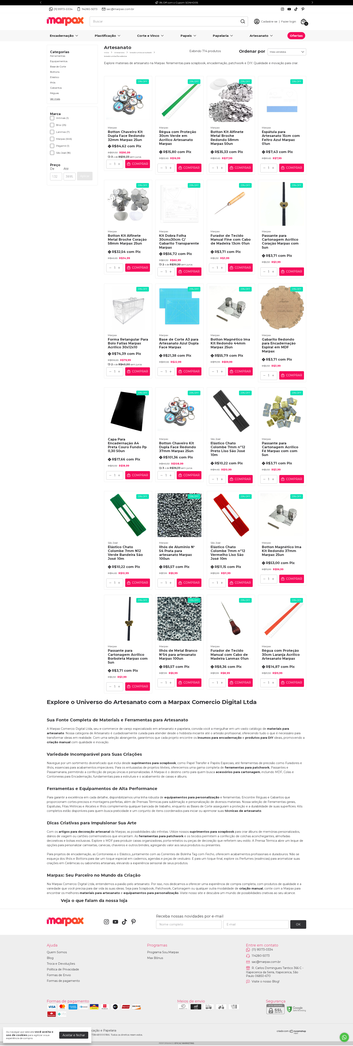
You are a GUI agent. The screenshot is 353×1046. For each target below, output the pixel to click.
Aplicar (84, 176)
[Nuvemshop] (291, 1033)
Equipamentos (58, 61)
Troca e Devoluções (61, 964)
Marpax (112, 127)
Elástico (54, 77)
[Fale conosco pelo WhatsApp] (344, 1037)
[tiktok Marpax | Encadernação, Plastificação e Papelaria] (296, 9)
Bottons (54, 71)
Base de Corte (58, 66)
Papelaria (221, 36)
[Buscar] (242, 21)
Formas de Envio (59, 975)
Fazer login (288, 21)
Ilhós (52, 82)
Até (66, 169)
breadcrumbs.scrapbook (141, 52)
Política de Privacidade (63, 969)
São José (215, 438)
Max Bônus (155, 958)
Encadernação (62, 36)
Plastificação (105, 36)
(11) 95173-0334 (63, 9)
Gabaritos (56, 87)
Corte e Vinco (148, 36)
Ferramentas (57, 55)
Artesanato (259, 36)
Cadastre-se (269, 21)
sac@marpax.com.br (120, 9)
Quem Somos (57, 952)
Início (106, 52)
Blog (50, 958)
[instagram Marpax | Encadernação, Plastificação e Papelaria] (282, 9)
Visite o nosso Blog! (265, 981)
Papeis (186, 36)
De (52, 169)
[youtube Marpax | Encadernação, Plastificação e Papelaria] (289, 9)
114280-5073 (89, 9)
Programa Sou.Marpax (163, 952)
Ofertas (296, 36)
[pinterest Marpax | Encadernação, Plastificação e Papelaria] (302, 9)
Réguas (54, 93)
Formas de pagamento (63, 981)
